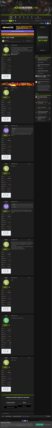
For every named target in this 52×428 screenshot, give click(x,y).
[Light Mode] (16, 21)
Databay (40, 77)
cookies (29, 424)
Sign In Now (24, 406)
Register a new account (10, 407)
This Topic (46, 20)
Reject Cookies (47, 424)
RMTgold (40, 60)
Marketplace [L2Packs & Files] (15, 41)
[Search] (50, 21)
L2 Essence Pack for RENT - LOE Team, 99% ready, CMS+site (42, 117)
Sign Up (10, 20)
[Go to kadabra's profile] (3, 41)
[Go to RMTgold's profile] (36, 59)
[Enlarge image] (14, 54)
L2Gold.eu (39, 108)
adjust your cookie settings (21, 425)
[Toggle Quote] (12, 128)
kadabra (7, 40)
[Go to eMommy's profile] (36, 82)
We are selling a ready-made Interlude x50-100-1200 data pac (42, 97)
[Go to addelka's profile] (36, 97)
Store (20, 18)
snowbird (39, 113)
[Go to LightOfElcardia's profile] (36, 117)
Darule (6, 315)
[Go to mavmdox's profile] (6, 130)
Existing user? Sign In (4, 20)
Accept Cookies (40, 424)
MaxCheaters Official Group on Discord (17, 31)
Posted (45, 60)
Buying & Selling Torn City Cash (43, 70)
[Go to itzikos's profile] (36, 102)
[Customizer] (13, 21)
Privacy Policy (19, 424)
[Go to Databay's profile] (36, 76)
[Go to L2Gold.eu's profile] (36, 108)
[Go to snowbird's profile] (36, 112)
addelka (39, 99)
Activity (15, 18)
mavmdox (6, 125)
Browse (11, 18)
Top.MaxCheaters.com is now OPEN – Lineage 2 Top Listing (17, 34)
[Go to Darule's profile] (6, 320)
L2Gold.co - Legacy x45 (42, 107)
